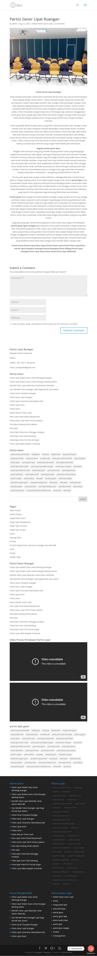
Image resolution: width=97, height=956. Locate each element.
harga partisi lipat (17, 458)
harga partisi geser (69, 454)
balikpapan (36, 454)
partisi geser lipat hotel (64, 462)
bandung (45, 454)
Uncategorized (59, 936)
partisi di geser (79, 458)
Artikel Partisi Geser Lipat (42, 23)
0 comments (59, 23)
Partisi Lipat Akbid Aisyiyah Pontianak (25, 444)
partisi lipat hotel (53, 470)
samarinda (57, 490)
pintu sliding (77, 486)
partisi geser (15, 462)
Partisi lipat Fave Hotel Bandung (23, 436)
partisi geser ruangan (63, 466)
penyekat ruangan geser (19, 482)
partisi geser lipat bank (45, 462)
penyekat (39, 478)
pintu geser (54, 482)
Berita (55, 901)
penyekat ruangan (65, 478)
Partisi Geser (15, 409)
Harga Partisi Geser (18, 518)
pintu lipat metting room (47, 486)
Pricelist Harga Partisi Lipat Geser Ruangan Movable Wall (33, 545)
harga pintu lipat (32, 458)
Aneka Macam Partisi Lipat (21, 413)
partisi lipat (78, 466)
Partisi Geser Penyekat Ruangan (23, 393)
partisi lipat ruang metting (66, 474)
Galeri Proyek (15, 510)
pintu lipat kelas (30, 486)
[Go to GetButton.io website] (91, 953)
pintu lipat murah (65, 486)
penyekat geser (50, 478)
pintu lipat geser (16, 486)
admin (14, 23)
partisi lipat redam (47, 474)
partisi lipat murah (32, 474)
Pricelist (13, 541)
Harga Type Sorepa (18, 530)
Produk (56, 932)
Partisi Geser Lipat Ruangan (21, 397)
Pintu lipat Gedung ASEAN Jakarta (23, 424)
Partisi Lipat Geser (17, 405)
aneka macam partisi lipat (20, 454)
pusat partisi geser (17, 490)
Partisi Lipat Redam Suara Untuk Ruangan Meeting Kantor (33, 382)
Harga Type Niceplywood (20, 522)
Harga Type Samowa (18, 526)
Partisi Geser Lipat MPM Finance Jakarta (26, 420)
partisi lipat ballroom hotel (20, 470)
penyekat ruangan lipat (39, 482)
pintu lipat (63, 482)
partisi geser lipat (28, 462)
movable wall (45, 458)
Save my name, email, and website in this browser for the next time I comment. (45, 324)
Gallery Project (16, 514)
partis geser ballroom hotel (62, 458)
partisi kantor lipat (60, 920)
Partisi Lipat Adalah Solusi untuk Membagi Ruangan (31, 378)
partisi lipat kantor (68, 470)
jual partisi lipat (59, 908)
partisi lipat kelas (17, 474)
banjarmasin (55, 454)
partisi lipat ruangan (61, 928)
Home (12, 533)
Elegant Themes (42, 952)
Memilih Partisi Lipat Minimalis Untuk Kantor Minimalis (32, 385)
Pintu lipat (14, 428)
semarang (67, 490)
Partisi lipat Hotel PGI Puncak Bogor (24, 440)
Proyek (12, 553)
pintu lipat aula (75, 482)
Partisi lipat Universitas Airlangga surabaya (27, 432)
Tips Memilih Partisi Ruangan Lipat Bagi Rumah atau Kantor (34, 389)
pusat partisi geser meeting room (39, 490)
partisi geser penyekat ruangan (42, 466)
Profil (12, 549)
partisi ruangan (16, 478)
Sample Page (15, 557)
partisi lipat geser (38, 470)
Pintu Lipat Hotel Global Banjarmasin (25, 416)
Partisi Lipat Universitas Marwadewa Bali (26, 401)
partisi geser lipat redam (19, 466)
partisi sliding (29, 478)
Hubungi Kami (15, 537)
